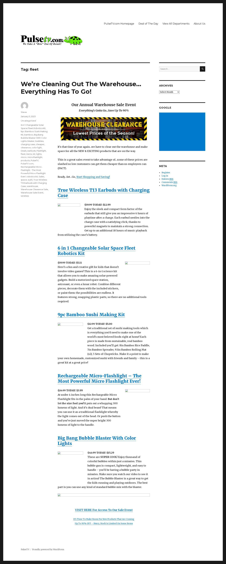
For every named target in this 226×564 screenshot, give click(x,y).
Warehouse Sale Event (32, 192)
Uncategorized (28, 120)
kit (34, 154)
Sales (41, 176)
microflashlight (35, 157)
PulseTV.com (27, 163)
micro (24, 157)
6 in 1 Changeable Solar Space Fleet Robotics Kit (96, 250)
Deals (23, 151)
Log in (165, 176)
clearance (26, 147)
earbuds (31, 151)
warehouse (32, 186)
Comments (169, 182)
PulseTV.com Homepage (119, 23)
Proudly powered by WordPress (48, 549)
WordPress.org (169, 185)
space (24, 179)
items (29, 154)
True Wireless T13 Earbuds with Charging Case (104, 192)
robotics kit (32, 176)
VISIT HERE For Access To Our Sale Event (104, 510)
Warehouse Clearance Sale (34, 189)
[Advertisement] (183, 132)
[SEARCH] (202, 69)
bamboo (28, 134)
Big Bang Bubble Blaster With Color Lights (97, 440)
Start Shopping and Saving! (93, 176)
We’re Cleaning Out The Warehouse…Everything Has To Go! (81, 87)
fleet (23, 154)
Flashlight (41, 151)
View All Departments (176, 23)
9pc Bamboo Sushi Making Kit (91, 314)
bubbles (39, 141)
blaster (31, 141)
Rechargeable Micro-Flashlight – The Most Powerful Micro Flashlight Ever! (99, 378)
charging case (28, 144)
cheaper (40, 144)
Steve (24, 112)
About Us (199, 23)
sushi (30, 179)
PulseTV (34, 160)
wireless (25, 196)
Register (166, 172)
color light (37, 147)
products (25, 160)
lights (39, 154)
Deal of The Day (148, 23)
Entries (167, 179)
